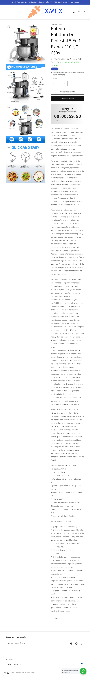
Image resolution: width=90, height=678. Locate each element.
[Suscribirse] (45, 643)
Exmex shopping (16, 672)
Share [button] (56, 618)
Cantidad (54, 79)
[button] (5, 12)
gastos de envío (71, 72)
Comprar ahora (67, 98)
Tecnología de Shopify (28, 672)
